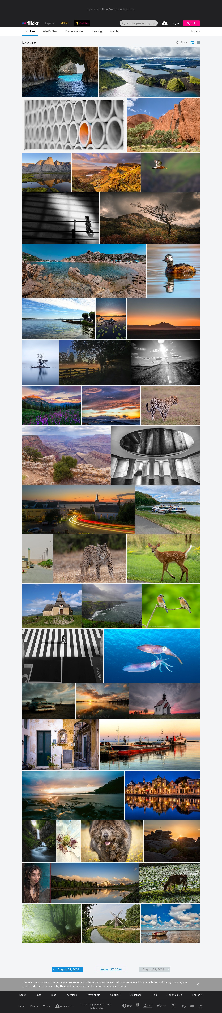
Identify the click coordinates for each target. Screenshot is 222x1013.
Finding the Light (33, 91)
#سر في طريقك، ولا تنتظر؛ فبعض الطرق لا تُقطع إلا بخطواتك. (28, 577)
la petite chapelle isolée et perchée (43, 622)
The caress (111, 677)
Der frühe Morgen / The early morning (82, 379)
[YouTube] (192, 1006)
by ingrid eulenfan (144, 531)
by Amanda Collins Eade (92, 859)
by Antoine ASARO (31, 295)
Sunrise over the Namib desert (145, 333)
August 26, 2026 (68, 969)
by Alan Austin (107, 768)
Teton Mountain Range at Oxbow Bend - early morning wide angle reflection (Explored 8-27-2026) (85, 897)
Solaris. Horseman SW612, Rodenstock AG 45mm (51, 814)
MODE (64, 23)
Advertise (72, 994)
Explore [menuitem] (49, 23)
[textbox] (142, 23)
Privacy (34, 1006)
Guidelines (136, 994)
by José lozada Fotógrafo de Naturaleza (163, 295)
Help (154, 994)
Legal (22, 1006)
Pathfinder (107, 238)
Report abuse (174, 994)
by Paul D (28, 531)
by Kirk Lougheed (31, 482)
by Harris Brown (150, 626)
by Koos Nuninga (133, 817)
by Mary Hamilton (31, 383)
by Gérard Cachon (112, 680)
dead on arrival (139, 713)
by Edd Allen (106, 241)
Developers (93, 994)
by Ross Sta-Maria (84, 716)
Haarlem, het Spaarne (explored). (144, 814)
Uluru (131, 146)
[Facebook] (184, 1006)
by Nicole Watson (135, 581)
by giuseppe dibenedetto (33, 768)
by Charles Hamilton (27, 900)
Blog (53, 994)
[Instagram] (200, 1006)
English (196, 995)
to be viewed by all (34, 764)
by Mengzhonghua (32, 423)
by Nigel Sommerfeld (32, 817)
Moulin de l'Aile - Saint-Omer (98, 937)
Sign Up (191, 23)
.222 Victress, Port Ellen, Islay (117, 764)
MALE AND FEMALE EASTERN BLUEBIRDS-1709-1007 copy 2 (161, 622)
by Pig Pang (28, 150)
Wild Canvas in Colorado (37, 419)
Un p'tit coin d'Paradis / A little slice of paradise (50, 292)
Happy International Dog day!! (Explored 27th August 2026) (102, 856)
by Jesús (87, 626)
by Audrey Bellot (29, 859)
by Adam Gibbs (30, 189)
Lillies (100, 333)
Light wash (79, 186)
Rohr (26, 146)
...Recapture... (31, 238)
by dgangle (57, 900)
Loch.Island (30, 379)
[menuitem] (81, 23)
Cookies (115, 994)
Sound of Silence (33, 937)
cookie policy (118, 986)
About (22, 994)
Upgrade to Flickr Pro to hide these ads (111, 9)
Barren (27, 713)
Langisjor (105, 91)
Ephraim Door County (36, 528)
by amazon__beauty (150, 940)
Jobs (38, 994)
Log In (175, 23)
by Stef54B (59, 581)
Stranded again (151, 937)
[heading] (30, 23)
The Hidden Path (29, 856)
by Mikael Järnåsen (101, 336)
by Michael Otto (119, 482)
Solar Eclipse (153, 856)
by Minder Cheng (150, 189)
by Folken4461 (148, 423)
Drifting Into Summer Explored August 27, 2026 (48, 333)
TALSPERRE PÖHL (147, 528)
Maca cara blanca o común (163, 292)
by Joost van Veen (135, 336)
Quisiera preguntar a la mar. (99, 622)
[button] (84, 94)
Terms (46, 1006)
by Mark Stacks (30, 716)
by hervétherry (89, 940)
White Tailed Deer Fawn (141, 577)
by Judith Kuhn (137, 716)
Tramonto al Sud (92, 419)
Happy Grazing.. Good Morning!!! (158, 897)
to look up (118, 479)
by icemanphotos (30, 94)
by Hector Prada (30, 940)
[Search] (123, 23)
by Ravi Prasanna (148, 900)
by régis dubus (30, 626)
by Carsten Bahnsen (69, 383)
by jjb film (28, 241)
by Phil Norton (151, 859)
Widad (27, 897)
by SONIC (28, 581)
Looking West (31, 479)
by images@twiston (80, 189)
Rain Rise (82, 713)
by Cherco (28, 680)
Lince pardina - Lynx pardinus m (72, 577)
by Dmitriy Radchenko (142, 383)
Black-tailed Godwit (154, 186)
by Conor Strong (135, 150)
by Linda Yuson (30, 336)
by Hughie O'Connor (108, 94)
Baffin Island (30, 186)
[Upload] (165, 23)
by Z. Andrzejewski (59, 859)
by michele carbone (91, 423)
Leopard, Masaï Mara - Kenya (158, 419)
